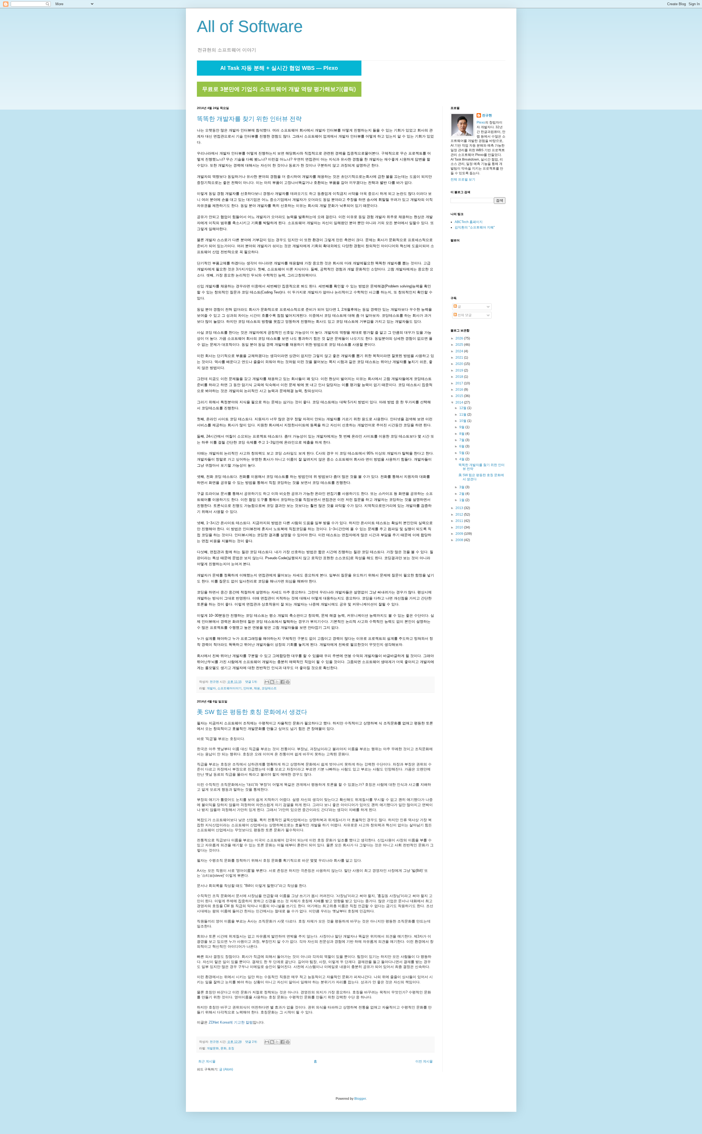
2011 (459, 521)
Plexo (481, 122)
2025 (459, 345)
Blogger (360, 1099)
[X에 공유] (277, 682)
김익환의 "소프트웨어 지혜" (475, 227)
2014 (459, 402)
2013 (459, 508)
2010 (459, 527)
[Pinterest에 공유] (287, 682)
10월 (463, 421)
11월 (463, 414)
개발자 (211, 688)
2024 (459, 351)
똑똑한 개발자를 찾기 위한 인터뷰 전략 (249, 118)
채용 (257, 688)
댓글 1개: (251, 681)
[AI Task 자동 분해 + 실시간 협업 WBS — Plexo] (279, 74)
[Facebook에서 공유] (282, 682)
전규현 (487, 115)
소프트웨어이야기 (229, 688)
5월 (462, 453)
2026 (459, 338)
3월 (462, 487)
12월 (463, 408)
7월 (462, 440)
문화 (223, 1048)
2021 (459, 357)
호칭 (231, 1048)
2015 (459, 396)
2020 (459, 364)
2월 (462, 494)
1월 (462, 500)
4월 (462, 459)
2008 (459, 540)
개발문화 (213, 1048)
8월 (462, 434)
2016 (459, 390)
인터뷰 (247, 688)
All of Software (250, 26)
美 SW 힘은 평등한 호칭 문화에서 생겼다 (252, 712)
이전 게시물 (424, 1061)
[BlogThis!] (272, 682)
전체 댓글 (464, 315)
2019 (459, 370)
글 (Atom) (226, 1069)
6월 (462, 446)
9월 (462, 427)
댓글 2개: (251, 1041)
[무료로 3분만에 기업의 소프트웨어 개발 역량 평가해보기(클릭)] (279, 96)
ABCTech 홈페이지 (469, 222)
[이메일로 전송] (267, 682)
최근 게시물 (207, 1061)
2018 (459, 377)
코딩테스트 (269, 688)
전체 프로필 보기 (463, 179)
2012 (459, 514)
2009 (459, 534)
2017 (459, 383)
